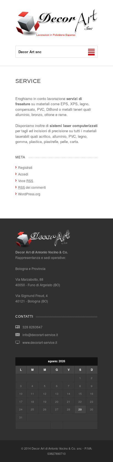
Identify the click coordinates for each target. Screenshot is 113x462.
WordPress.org (29, 193)
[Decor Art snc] (56, 34)
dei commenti (32, 187)
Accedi (23, 174)
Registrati (25, 167)
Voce (25, 180)
